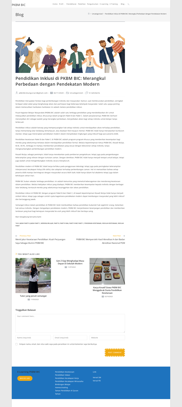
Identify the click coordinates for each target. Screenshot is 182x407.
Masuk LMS (25, 378)
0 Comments (94, 93)
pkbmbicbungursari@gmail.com (33, 93)
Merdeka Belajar (47, 223)
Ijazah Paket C (35, 223)
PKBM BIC (19, 5)
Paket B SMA (64, 223)
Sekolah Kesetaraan (109, 223)
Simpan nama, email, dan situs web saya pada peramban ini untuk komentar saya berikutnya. (58, 344)
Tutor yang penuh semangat (33, 296)
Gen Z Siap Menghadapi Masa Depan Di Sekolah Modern (70, 262)
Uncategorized (76, 93)
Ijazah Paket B (24, 223)
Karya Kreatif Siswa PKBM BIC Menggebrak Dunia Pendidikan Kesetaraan (107, 290)
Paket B (56, 223)
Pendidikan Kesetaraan (92, 223)
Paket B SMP (73, 223)
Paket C (81, 223)
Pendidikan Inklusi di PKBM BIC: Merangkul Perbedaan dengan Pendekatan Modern (136, 14)
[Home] (89, 14)
